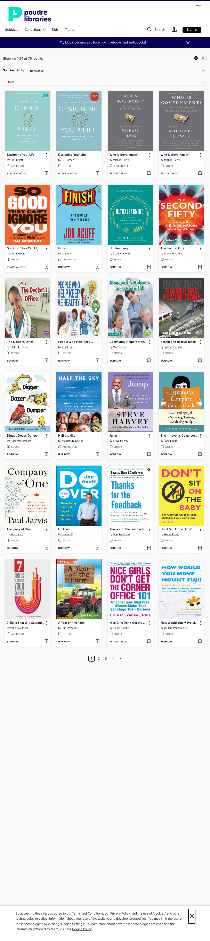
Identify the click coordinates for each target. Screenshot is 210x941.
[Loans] (174, 30)
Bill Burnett (16, 160)
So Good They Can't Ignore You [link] (26, 248)
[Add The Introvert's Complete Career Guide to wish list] (199, 454)
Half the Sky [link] (66, 436)
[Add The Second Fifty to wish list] (199, 267)
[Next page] (121, 658)
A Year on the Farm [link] (71, 623)
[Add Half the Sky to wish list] (97, 454)
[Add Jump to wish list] (148, 454)
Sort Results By (13, 70)
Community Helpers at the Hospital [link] (128, 342)
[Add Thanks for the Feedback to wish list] (148, 548)
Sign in (192, 29)
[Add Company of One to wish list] (46, 548)
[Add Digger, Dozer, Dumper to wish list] (46, 454)
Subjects (11, 29)
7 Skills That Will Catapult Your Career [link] (26, 623)
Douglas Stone (121, 534)
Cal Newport (17, 253)
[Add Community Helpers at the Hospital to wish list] (148, 361)
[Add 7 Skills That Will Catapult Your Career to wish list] (46, 642)
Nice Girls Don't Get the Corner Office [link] (128, 623)
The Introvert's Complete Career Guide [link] (179, 436)
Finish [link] (62, 248)
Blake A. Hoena (19, 347)
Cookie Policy (81, 929)
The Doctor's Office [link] (20, 342)
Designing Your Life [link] (20, 155)
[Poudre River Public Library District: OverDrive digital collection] (29, 14)
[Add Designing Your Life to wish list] (46, 173)
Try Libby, (67, 42)
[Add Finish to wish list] (97, 267)
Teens (69, 29)
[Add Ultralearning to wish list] (148, 267)
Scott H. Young (121, 253)
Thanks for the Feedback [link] (127, 529)
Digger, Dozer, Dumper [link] (23, 436)
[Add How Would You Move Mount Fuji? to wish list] (199, 642)
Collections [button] (33, 29)
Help (198, 5)
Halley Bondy (171, 534)
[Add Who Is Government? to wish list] (148, 173)
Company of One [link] (19, 529)
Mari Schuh (119, 347)
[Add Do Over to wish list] (97, 548)
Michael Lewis (121, 160)
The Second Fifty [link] (172, 248)
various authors (19, 628)
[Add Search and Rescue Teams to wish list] (199, 361)
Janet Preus (68, 347)
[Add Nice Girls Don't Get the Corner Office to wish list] (148, 642)
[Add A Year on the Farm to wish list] (97, 642)
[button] (155, 30)
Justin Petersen (173, 347)
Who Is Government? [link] (124, 155)
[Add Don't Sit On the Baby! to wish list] (199, 548)
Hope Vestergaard (20, 441)
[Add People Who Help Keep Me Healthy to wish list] (97, 361)
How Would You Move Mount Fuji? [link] (179, 623)
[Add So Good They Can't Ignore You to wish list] (46, 267)
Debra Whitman (173, 253)
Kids (55, 29)
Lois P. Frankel (121, 628)
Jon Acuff (67, 253)
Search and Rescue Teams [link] (178, 342)
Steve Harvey (120, 441)
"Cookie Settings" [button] (72, 924)
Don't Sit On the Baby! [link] (176, 529)
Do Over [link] (64, 529)
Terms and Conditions (87, 913)
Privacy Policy (120, 913)
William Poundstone (175, 628)
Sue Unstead (69, 628)
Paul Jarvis (16, 534)
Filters (10, 82)
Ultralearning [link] (119, 248)
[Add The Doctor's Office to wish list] (46, 361)
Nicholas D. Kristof (72, 441)
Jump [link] (113, 436)
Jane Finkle (170, 441)
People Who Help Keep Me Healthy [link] (77, 342)
